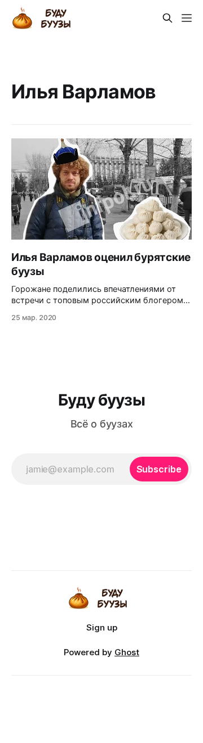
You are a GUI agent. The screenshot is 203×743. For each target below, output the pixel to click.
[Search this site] (167, 18)
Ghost (126, 652)
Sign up (101, 627)
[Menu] (187, 18)
